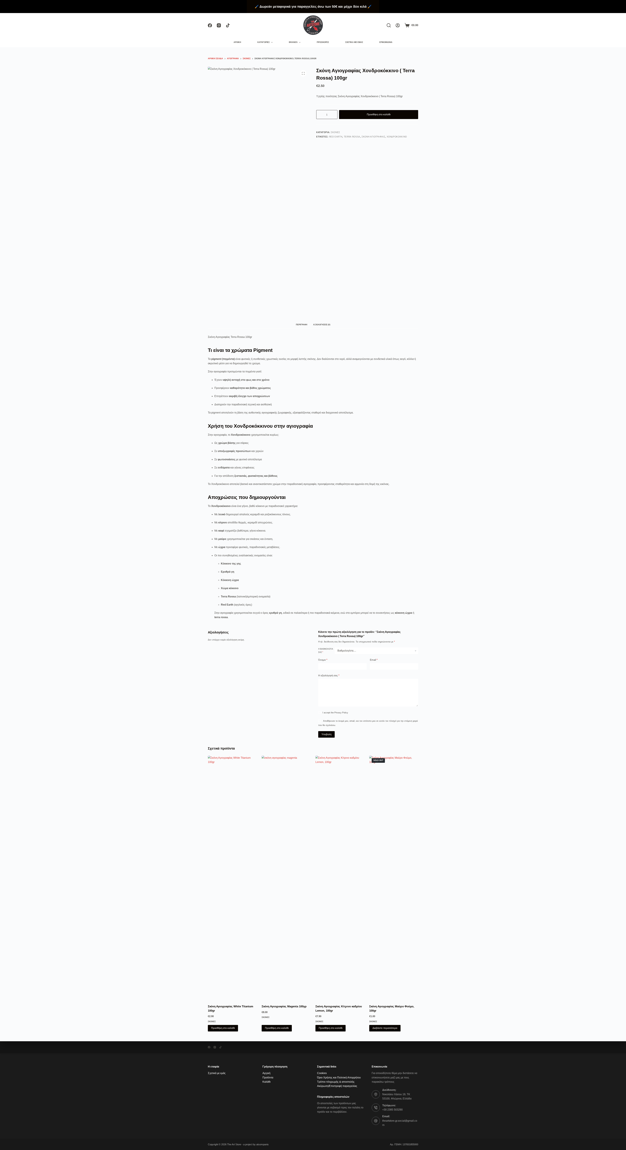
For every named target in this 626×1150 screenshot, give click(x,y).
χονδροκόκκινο (397, 136)
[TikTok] (228, 25)
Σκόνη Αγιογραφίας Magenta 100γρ (284, 1006)
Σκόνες (335, 132)
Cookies (322, 1073)
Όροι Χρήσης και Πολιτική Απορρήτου (339, 1077)
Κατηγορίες (263, 42)
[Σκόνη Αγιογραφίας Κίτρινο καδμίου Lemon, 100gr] (339, 878)
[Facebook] (210, 25)
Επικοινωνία (385, 42)
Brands (293, 42)
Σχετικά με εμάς (354, 42)
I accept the (335, 713)
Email (374, 659)
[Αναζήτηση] (389, 25)
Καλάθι (266, 1081)
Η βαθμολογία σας (325, 651)
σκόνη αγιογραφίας (373, 136)
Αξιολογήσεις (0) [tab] (321, 324)
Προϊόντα (267, 1077)
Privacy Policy (341, 713)
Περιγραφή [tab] (301, 324)
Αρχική (237, 42)
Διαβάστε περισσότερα (385, 1028)
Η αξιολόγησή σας (328, 675)
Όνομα (322, 659)
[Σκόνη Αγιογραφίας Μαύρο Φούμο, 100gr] (393, 878)
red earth (335, 136)
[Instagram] (219, 25)
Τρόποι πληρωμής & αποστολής (336, 1081)
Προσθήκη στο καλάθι (378, 114)
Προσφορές (323, 42)
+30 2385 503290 (392, 1109)
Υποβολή (326, 734)
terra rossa (352, 136)
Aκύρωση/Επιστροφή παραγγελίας (337, 1086)
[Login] (398, 25)
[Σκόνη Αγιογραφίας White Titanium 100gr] (232, 878)
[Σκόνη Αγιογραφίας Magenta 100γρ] (286, 878)
